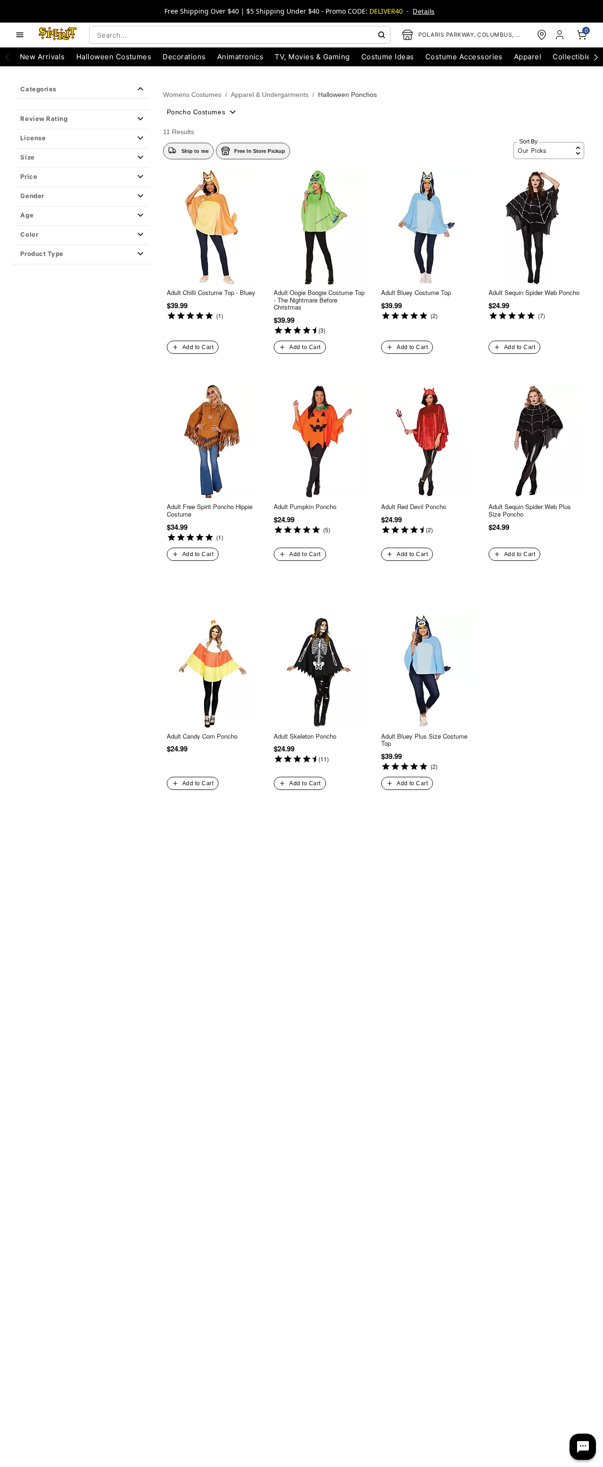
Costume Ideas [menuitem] (387, 56)
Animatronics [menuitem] (240, 56)
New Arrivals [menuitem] (42, 56)
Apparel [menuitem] (527, 56)
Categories (38, 89)
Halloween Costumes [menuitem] (114, 56)
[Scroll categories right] (596, 56)
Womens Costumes (192, 94)
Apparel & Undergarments (270, 94)
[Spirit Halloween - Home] (58, 34)
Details (423, 11)
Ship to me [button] (195, 151)
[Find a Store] (541, 34)
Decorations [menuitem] (184, 56)
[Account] (560, 34)
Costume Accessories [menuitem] (464, 56)
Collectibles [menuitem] (574, 56)
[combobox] (240, 34)
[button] (82, 119)
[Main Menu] (19, 34)
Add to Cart (197, 347)
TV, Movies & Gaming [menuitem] (312, 56)
